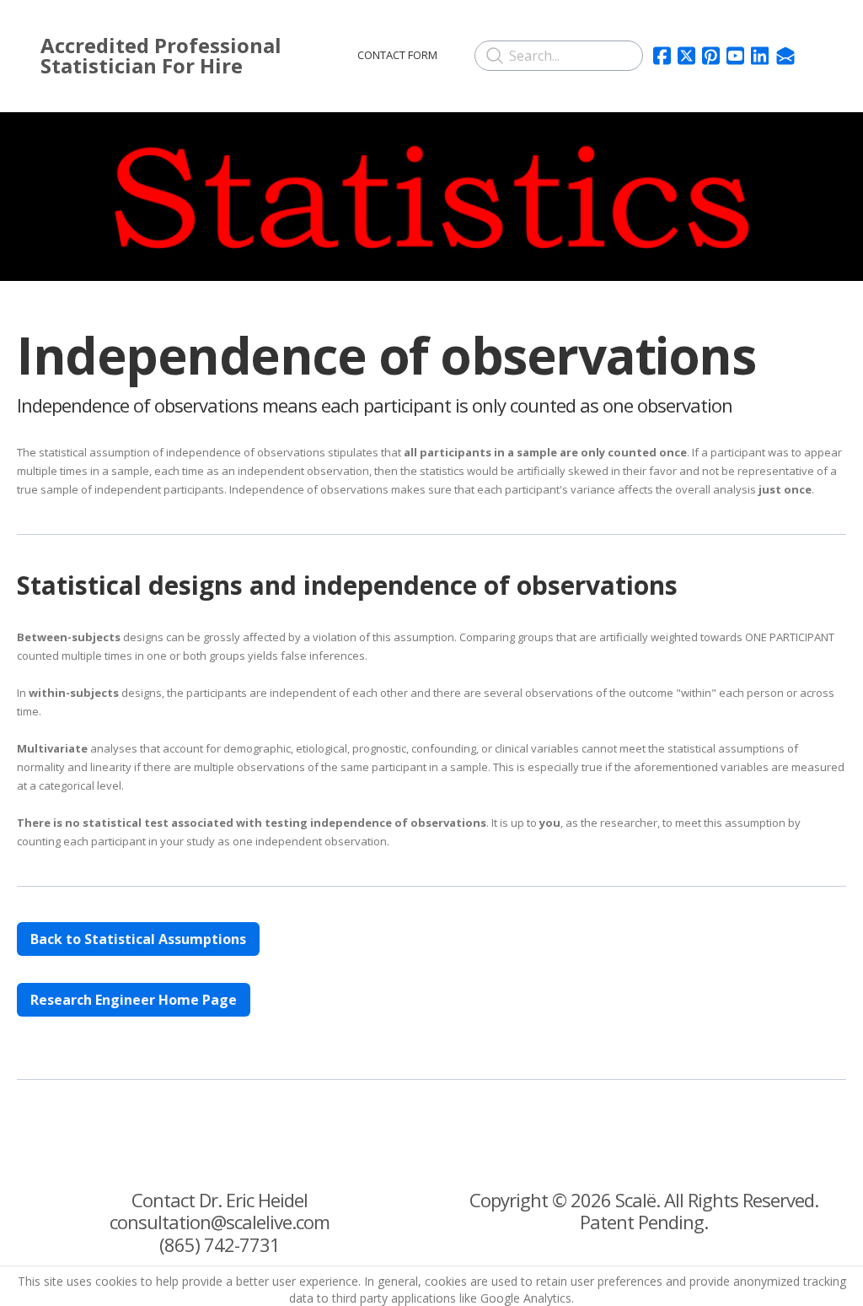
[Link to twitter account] (686, 56)
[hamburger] (317, 52)
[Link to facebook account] (662, 56)
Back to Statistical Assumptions (138, 939)
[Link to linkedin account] (760, 56)
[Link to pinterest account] (711, 56)
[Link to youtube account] (735, 56)
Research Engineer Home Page (133, 999)
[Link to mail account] (785, 56)
